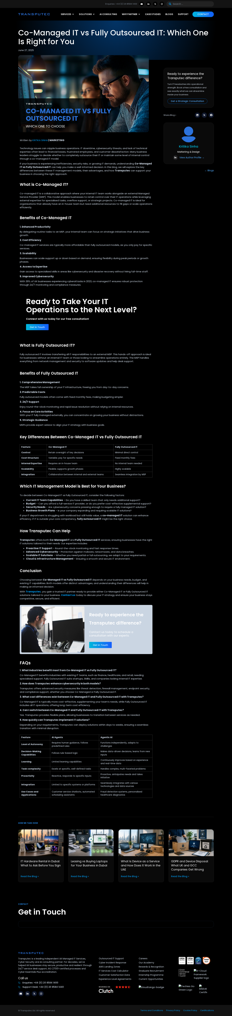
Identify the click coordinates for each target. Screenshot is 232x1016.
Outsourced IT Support (111, 958)
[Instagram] (162, 4)
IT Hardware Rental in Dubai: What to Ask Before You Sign (41, 863)
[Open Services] (73, 14)
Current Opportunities (151, 979)
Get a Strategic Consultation (187, 101)
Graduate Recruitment (151, 970)
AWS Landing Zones (109, 966)
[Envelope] (142, 4)
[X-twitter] (155, 4)
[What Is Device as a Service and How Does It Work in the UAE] (141, 842)
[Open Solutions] (94, 14)
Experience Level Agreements (115, 979)
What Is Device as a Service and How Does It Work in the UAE (140, 865)
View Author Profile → (191, 157)
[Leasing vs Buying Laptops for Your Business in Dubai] (91, 842)
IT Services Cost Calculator (113, 970)
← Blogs (209, 170)
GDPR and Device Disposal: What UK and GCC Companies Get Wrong (189, 865)
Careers (143, 958)
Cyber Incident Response (112, 962)
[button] (197, 115)
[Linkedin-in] (148, 4)
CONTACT (203, 14)
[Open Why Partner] (139, 14)
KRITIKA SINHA (40, 140)
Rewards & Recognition (151, 966)
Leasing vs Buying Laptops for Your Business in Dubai (89, 863)
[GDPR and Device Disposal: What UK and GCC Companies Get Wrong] (191, 842)
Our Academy (146, 962)
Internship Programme (151, 975)
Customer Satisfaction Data (114, 975)
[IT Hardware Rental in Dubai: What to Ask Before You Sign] (40, 842)
